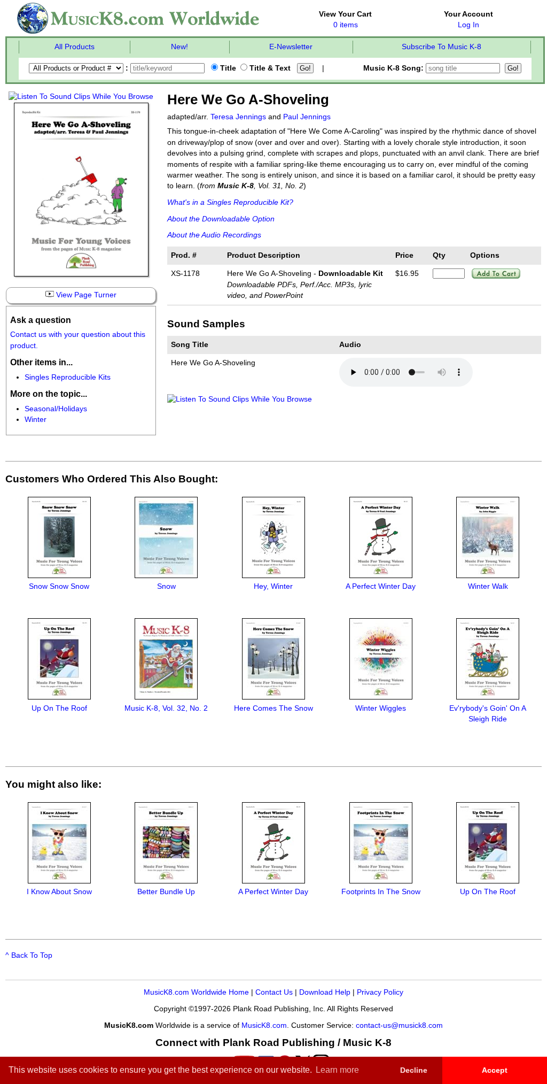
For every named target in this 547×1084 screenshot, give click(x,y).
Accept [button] (494, 1070)
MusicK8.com (264, 1025)
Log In (468, 25)
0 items (345, 25)
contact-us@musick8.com (399, 1025)
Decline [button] (413, 1070)
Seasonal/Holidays (56, 409)
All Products (74, 47)
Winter (35, 420)
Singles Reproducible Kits (68, 377)
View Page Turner (85, 295)
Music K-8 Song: (394, 68)
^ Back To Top (28, 955)
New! (179, 47)
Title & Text (269, 68)
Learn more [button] (337, 1069)
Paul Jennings (307, 117)
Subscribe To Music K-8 (441, 47)
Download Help (324, 992)
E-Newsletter (290, 47)
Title (227, 68)
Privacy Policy (380, 992)
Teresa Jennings (238, 117)
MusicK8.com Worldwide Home (196, 992)
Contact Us (274, 992)
